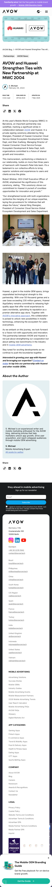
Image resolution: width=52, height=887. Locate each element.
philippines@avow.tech (18, 571)
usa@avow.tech (15, 652)
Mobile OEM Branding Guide (30, 5)
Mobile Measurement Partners (21, 696)
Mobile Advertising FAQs (19, 707)
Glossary (12, 714)
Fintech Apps (14, 734)
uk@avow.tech (15, 636)
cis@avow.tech (15, 596)
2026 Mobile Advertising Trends (22, 699)
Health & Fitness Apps (18, 749)
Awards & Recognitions (18, 787)
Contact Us (13, 791)
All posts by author (14, 452)
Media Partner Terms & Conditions (23, 826)
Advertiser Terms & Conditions (21, 818)
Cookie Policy (14, 811)
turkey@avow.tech (16, 620)
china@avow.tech (16, 579)
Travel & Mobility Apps (18, 741)
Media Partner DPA (16, 829)
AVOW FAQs (14, 710)
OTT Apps (13, 756)
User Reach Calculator (18, 703)
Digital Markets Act (16, 718)
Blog (10, 776)
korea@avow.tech (16, 588)
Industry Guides (15, 688)
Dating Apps (14, 752)
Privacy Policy (14, 807)
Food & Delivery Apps (17, 745)
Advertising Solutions (17, 677)
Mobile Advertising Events (19, 692)
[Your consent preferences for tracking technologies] (4, 882)
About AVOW (14, 773)
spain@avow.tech (16, 604)
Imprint (11, 833)
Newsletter (13, 795)
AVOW (27, 130)
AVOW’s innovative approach (16, 315)
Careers (12, 780)
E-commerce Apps (16, 738)
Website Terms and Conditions (21, 815)
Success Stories (15, 681)
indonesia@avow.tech (18, 644)
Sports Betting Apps (17, 760)
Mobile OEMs (14, 684)
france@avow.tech (16, 612)
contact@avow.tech (17, 553)
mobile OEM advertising (20, 345)
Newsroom (13, 784)
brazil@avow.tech (16, 563)
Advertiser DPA (15, 822)
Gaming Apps (14, 730)
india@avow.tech (16, 628)
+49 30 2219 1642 (16, 550)
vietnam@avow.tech (17, 661)
